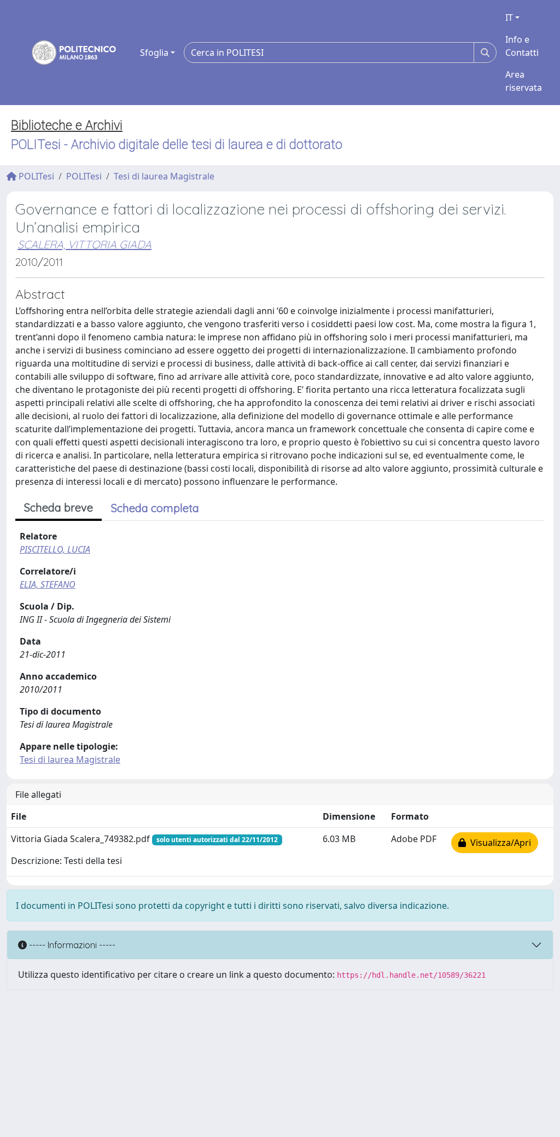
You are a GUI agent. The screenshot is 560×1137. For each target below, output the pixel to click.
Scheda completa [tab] (155, 508)
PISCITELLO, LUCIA (55, 549)
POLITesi (35, 176)
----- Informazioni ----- (71, 944)
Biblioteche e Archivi (66, 125)
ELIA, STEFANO (47, 584)
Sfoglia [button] (154, 53)
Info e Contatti (522, 46)
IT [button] (509, 17)
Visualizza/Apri (498, 843)
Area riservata (523, 81)
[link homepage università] (67, 52)
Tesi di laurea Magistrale (164, 176)
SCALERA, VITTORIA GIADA (84, 244)
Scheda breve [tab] (58, 507)
